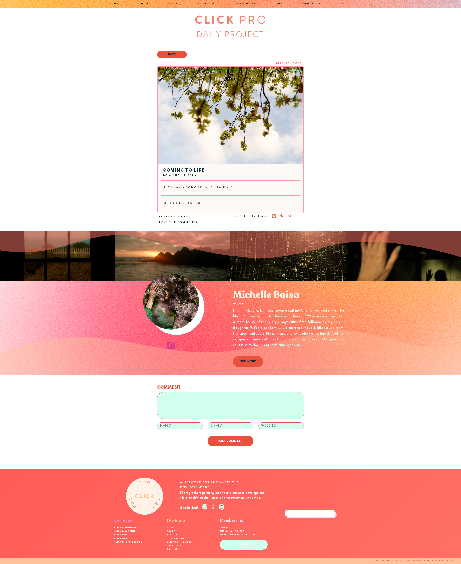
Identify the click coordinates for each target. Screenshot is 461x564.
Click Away (121, 539)
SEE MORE (248, 361)
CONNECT (173, 549)
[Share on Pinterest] (282, 216)
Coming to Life (184, 170)
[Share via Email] (289, 216)
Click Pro (120, 535)
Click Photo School (128, 542)
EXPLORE (173, 4)
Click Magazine (125, 531)
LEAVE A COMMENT (176, 216)
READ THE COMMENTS (178, 222)
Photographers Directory (238, 535)
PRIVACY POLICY (413, 561)
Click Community (126, 528)
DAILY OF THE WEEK (246, 4)
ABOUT (144, 4)
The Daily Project (232, 531)
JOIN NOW (243, 544)
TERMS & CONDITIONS (434, 561)
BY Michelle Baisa (180, 175)
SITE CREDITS (451, 561)
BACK (172, 54)
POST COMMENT (230, 441)
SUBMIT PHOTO (311, 4)
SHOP (280, 4)
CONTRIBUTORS (206, 4)
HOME (117, 4)
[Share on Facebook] (274, 216)
